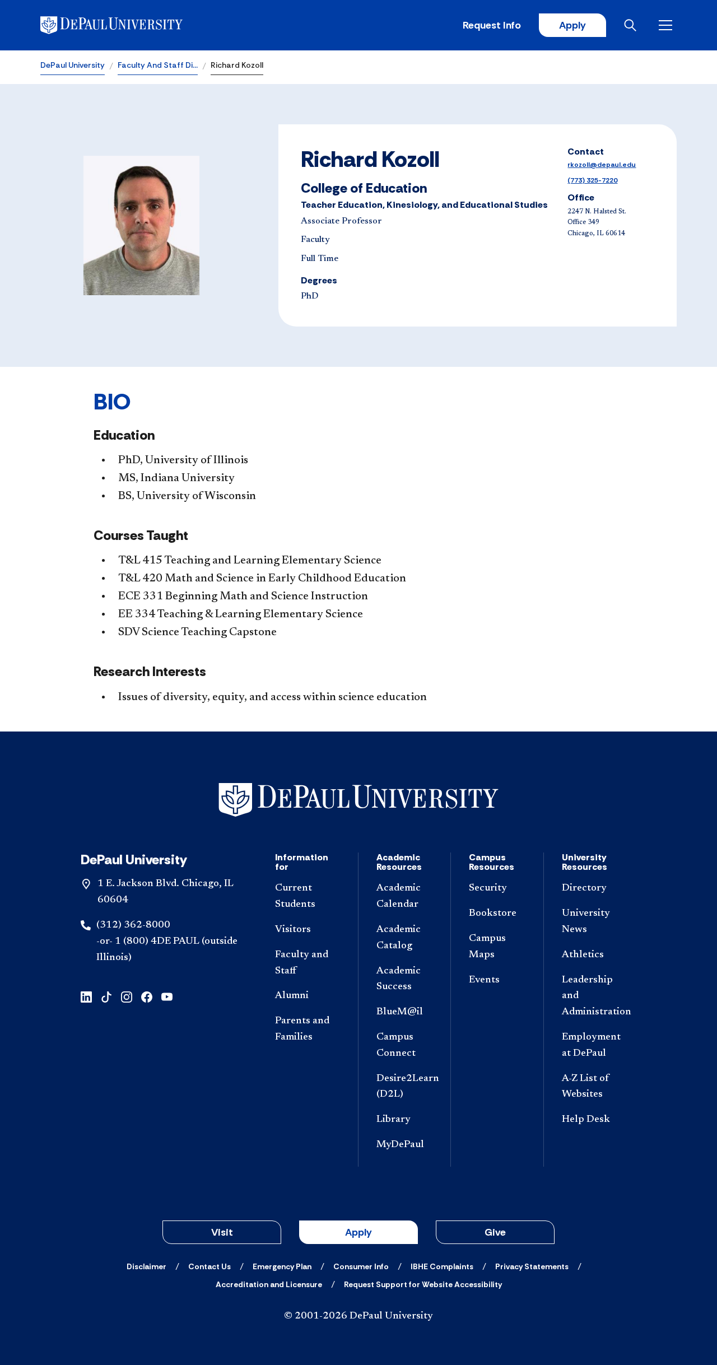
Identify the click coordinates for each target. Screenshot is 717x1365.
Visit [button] (222, 1232)
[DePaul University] (127, 25)
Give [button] (495, 1232)
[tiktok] (106, 995)
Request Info (492, 25)
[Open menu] (668, 25)
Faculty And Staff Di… (158, 65)
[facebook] (146, 995)
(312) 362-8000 (133, 925)
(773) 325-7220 (592, 180)
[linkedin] (86, 995)
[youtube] (167, 995)
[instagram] (126, 995)
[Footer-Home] (358, 800)
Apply (572, 25)
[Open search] (632, 25)
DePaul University (72, 65)
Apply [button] (358, 1232)
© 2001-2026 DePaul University (358, 1316)
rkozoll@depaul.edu (601, 164)
